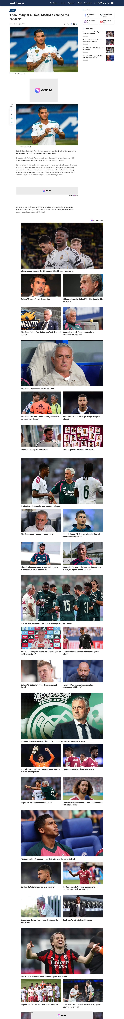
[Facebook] (97, 3)
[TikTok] (106, 3)
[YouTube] (101, 3)
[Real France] (21, 3)
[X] (99, 3)
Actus (13, 10)
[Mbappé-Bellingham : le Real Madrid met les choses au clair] (110, 50)
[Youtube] (106, 22)
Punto (11, 24)
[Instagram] (103, 3)
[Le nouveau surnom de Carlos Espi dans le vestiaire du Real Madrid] (110, 34)
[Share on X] (74, 24)
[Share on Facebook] (71, 24)
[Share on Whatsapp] (12, 118)
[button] (94, 3)
